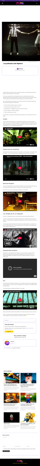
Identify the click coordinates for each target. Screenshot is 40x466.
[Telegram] (26, 72)
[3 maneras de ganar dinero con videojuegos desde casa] (28, 398)
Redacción (21, 68)
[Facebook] (2, 0)
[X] (3, 0)
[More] (28, 72)
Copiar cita (9, 331)
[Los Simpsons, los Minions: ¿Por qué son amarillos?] (28, 417)
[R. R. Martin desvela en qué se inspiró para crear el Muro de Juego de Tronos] (28, 378)
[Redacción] (18, 69)
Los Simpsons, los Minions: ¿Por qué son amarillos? (27, 424)
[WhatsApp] (24, 72)
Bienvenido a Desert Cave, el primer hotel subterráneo (10, 404)
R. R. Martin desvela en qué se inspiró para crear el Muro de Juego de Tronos (27, 385)
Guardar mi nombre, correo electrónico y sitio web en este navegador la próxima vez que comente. (19, 448)
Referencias (6, 320)
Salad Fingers (7, 423)
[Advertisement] (21, 13)
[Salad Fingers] (12, 417)
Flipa (4, 347)
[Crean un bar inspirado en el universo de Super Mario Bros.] (12, 378)
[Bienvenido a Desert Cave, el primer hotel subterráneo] (12, 398)
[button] (36, 3)
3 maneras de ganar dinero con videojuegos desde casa (27, 404)
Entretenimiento (8, 347)
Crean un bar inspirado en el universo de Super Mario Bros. (10, 385)
